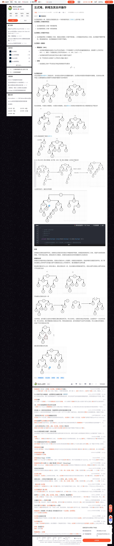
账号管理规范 (74, 542)
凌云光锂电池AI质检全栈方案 (17, 85)
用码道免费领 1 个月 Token (83, 225)
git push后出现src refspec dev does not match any (19, 32)
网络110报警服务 (48, 542)
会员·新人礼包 (87, 2)
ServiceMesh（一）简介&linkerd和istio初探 (19, 98)
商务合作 (49, 538)
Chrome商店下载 (66, 542)
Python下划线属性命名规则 (15, 80)
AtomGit (26, 2)
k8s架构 (10, 104)
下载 (15, 2)
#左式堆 (47, 377)
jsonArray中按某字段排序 (17, 43)
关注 (48, 384)
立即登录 (96, 540)
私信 (25, 20)
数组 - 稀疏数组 (15, 36)
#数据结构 (40, 377)
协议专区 (60, 538)
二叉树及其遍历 (17, 72)
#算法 (62, 377)
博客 (11, 2)
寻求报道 (54, 538)
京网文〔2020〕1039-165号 (68, 540)
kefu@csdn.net (80, 538)
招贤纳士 (44, 538)
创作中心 (100, 2)
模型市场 (34, 2)
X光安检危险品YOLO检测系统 (18, 82)
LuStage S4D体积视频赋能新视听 (17, 90)
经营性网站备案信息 (80, 540)
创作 (109, 2)
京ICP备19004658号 (57, 540)
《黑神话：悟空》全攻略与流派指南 (17, 87)
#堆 (58, 377)
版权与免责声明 (80, 542)
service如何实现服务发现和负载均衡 (17, 101)
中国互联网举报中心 (57, 542)
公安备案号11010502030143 (45, 540)
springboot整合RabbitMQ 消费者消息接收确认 (19, 39)
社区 (19, 2)
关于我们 (38, 538)
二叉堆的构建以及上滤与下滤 (20, 69)
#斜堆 (53, 377)
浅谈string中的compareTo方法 (19, 28)
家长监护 (42, 542)
